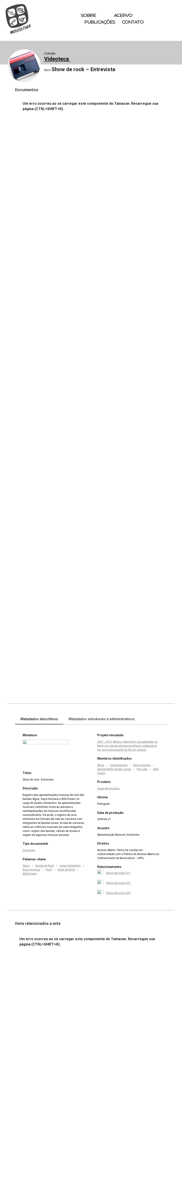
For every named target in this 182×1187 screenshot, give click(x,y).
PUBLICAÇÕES (99, 22)
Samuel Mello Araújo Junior (114, 769)
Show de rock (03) (118, 893)
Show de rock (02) (118, 883)
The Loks (142, 769)
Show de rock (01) (118, 873)
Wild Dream (30, 873)
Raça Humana (31, 869)
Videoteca (57, 59)
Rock (49, 869)
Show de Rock (66, 869)
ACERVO (123, 15)
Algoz (26, 865)
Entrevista (29, 850)
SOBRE (88, 15)
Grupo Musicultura (108, 788)
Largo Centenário (70, 865)
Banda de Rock (44, 865)
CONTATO (133, 22)
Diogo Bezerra (118, 765)
